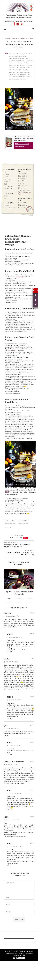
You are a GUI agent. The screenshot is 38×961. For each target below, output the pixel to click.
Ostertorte (9, 527)
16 (32, 598)
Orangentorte (23, 524)
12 (25, 598)
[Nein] (35, 955)
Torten (30, 38)
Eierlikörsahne (23, 520)
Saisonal (22, 38)
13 (27, 598)
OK (14, 958)
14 (29, 598)
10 (21, 598)
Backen (7, 38)
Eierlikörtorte (10, 524)
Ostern (14, 38)
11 (23, 598)
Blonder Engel (10, 520)
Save (26, 538)
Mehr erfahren (21, 958)
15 (31, 598)
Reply (32, 613)
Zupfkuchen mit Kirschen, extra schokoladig (19, 593)
